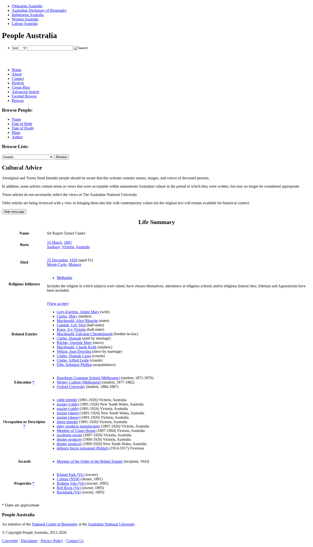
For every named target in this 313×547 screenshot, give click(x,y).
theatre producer (69, 439)
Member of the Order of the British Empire (90, 461)
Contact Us (75, 541)
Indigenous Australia (28, 15)
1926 (73, 260)
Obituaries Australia (27, 6)
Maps (16, 132)
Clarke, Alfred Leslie (73, 360)
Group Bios (21, 87)
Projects (18, 83)
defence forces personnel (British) (83, 448)
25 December (57, 260)
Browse (18, 100)
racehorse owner (69, 435)
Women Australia (25, 19)
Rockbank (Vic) (69, 492)
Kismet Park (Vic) (71, 474)
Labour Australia (25, 23)
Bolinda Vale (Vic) (71, 483)
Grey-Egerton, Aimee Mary (78, 312)
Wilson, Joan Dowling (74, 351)
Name (16, 119)
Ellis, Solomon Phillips (74, 365)
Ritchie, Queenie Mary (74, 343)
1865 (68, 242)
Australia (83, 247)
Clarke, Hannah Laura (74, 356)
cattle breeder (67, 400)
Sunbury (53, 247)
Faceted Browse (24, 96)
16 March (54, 242)
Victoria (68, 247)
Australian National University (111, 524)
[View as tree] (57, 303)
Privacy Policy (52, 541)
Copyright (10, 541)
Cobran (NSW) (68, 479)
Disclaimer (29, 541)
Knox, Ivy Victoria (71, 329)
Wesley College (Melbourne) (79, 382)
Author (17, 137)
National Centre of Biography (55, 524)
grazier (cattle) (68, 404)
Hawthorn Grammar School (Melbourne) (88, 378)
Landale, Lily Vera (71, 325)
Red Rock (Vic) (69, 488)
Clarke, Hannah (69, 338)
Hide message (14, 212)
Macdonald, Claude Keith (77, 347)
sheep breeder (67, 422)
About (17, 74)
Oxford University (71, 387)
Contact (18, 78)
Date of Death (23, 128)
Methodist (64, 278)
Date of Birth (22, 124)
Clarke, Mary (67, 316)
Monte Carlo (57, 264)
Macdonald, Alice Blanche (77, 321)
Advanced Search (25, 92)
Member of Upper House (76, 431)
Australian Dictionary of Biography (39, 10)
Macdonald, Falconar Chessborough (85, 334)
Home (16, 70)
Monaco (74, 264)
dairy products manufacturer (78, 426)
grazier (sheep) (68, 413)
